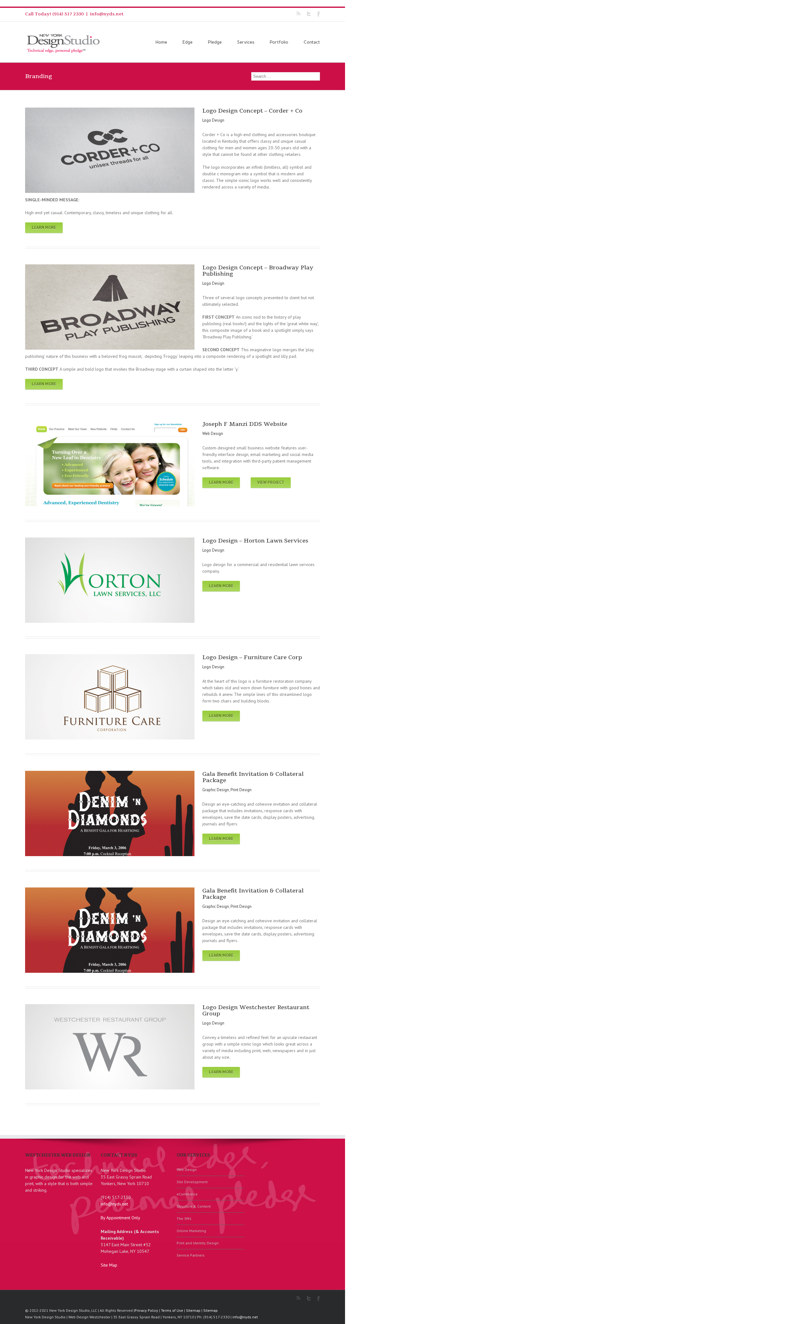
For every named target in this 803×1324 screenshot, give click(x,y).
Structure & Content (194, 1206)
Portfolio (279, 42)
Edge (188, 42)
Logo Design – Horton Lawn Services (255, 540)
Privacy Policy (146, 1310)
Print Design (241, 789)
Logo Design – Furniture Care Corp (252, 657)
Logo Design (213, 120)
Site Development (192, 1181)
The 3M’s (184, 1218)
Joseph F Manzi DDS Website (244, 424)
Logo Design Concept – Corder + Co (252, 110)
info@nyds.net (107, 14)
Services (245, 42)
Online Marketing (191, 1230)
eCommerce (187, 1194)
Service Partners (191, 1255)
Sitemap (193, 1310)
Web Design (212, 433)
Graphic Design (215, 789)
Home (161, 42)
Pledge (215, 42)
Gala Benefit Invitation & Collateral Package (253, 777)
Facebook (318, 14)
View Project (270, 482)
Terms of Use (172, 1310)
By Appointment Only (120, 1218)
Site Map (109, 1265)
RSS (298, 13)
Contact (312, 42)
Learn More (44, 227)
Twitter (309, 13)
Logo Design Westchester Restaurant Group (255, 1010)
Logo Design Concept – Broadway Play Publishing (257, 271)
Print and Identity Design (198, 1243)
